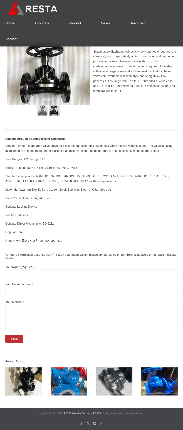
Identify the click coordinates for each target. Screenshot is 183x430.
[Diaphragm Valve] (23, 368)
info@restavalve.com (138, 254)
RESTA (97, 413)
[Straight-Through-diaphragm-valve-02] (48, 74)
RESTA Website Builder (76, 413)
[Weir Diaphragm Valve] (159, 368)
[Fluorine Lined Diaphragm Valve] (69, 368)
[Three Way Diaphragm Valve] (114, 368)
